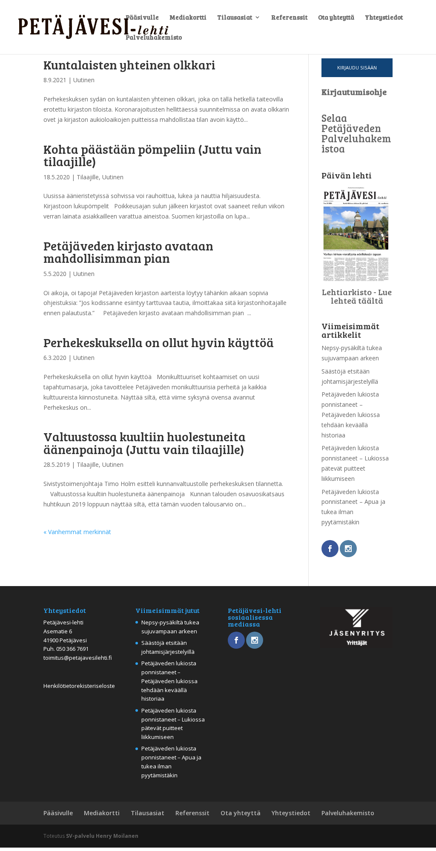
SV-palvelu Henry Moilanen (102, 836)
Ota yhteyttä (336, 17)
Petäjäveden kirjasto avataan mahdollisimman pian (128, 251)
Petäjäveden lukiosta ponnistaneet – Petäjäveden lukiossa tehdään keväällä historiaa (350, 414)
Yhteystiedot (384, 17)
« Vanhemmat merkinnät (77, 532)
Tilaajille (88, 177)
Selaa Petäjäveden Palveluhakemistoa (356, 133)
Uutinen (84, 80)
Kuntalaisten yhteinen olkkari (129, 64)
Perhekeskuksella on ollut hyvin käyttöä (158, 342)
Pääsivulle (142, 17)
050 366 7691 (72, 649)
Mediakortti (188, 17)
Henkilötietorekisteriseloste (79, 686)
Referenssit (289, 17)
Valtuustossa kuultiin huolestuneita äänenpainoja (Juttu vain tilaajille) (144, 442)
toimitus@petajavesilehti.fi (77, 657)
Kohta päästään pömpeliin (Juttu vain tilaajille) (152, 155)
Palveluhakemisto (154, 37)
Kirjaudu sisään (357, 67)
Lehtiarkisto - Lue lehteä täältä (357, 296)
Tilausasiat (234, 17)
